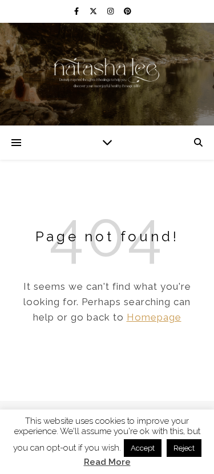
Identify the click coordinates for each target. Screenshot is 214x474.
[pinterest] (127, 11)
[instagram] (111, 11)
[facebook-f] (77, 11)
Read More (107, 462)
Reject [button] (184, 448)
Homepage (154, 317)
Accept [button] (143, 448)
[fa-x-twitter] (94, 11)
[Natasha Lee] (107, 72)
